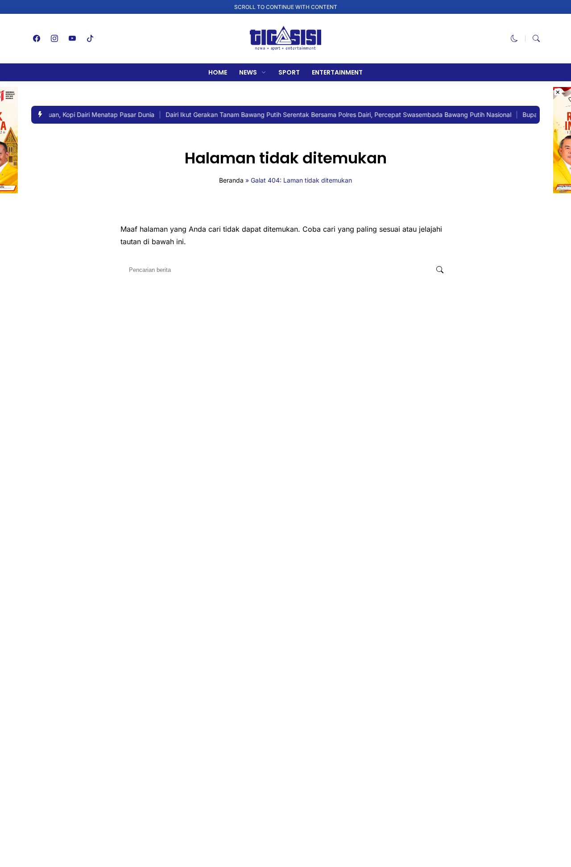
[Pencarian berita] (440, 270)
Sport (289, 72)
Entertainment (337, 72)
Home (217, 72)
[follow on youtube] (72, 38)
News (248, 72)
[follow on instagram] (54, 38)
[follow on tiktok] (90, 38)
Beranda (231, 180)
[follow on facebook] (36, 38)
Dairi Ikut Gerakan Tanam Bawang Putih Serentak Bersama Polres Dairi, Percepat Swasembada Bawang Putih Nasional (333, 114)
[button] (514, 38)
